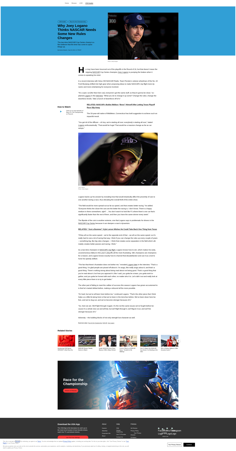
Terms (39, 441)
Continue (189, 444)
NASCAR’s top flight (107, 250)
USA (60, 3)
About (103, 436)
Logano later (132, 265)
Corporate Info (106, 433)
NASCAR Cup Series (86, 223)
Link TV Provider (121, 434)
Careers (104, 428)
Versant (17, 441)
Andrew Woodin (63, 50)
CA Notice (133, 437)
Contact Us (119, 437)
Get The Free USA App (73, 437)
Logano (88, 96)
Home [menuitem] (67, 3)
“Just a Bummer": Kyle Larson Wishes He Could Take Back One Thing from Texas (117, 229)
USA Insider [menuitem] (89, 3)
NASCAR (96, 72)
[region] (118, 445)
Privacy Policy (135, 430)
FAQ (117, 428)
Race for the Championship (95, 323)
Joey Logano (123, 72)
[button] (178, 341)
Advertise (104, 430)
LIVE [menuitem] (81, 3)
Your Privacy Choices (136, 434)
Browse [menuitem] (74, 3)
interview (99, 96)
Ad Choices (134, 428)
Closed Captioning (119, 431)
